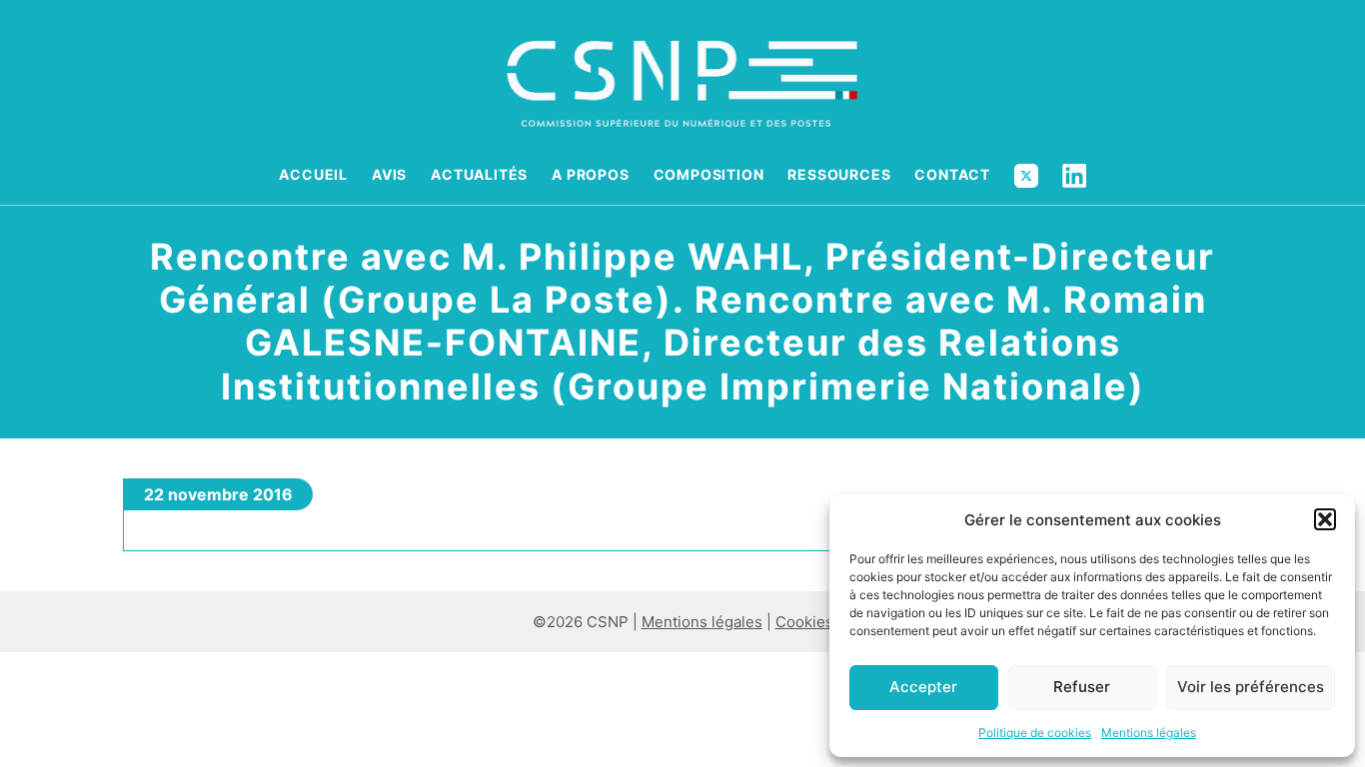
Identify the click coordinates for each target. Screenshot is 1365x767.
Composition (709, 174)
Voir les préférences (1250, 686)
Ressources (838, 174)
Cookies (804, 621)
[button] (1325, 519)
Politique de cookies (1034, 732)
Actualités (479, 174)
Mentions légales (1148, 732)
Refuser (1081, 686)
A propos (590, 174)
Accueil (313, 174)
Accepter (923, 686)
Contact (952, 174)
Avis (389, 174)
